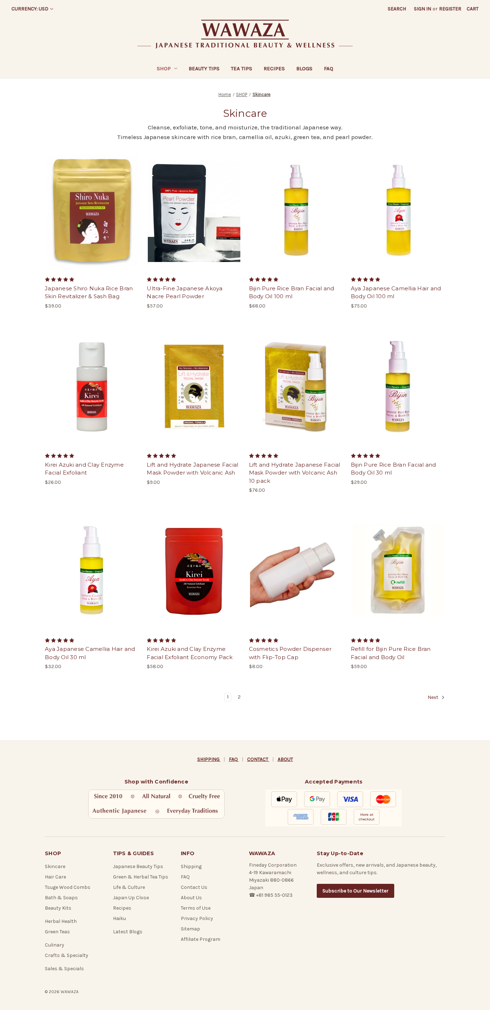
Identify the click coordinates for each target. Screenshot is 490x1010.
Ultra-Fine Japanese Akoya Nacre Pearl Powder (184, 292)
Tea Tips (241, 68)
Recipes (274, 68)
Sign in (422, 9)
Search (397, 9)
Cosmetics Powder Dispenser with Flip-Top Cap (290, 653)
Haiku (119, 918)
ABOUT (285, 759)
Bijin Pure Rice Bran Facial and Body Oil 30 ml (393, 468)
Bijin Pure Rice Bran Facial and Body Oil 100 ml (291, 292)
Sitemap (190, 929)
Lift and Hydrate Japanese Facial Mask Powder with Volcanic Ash (192, 468)
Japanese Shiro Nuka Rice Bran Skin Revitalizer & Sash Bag (89, 292)
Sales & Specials (64, 969)
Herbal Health (61, 921)
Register (450, 9)
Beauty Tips (204, 68)
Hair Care (55, 877)
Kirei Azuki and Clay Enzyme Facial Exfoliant (84, 468)
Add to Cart (92, 216)
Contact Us (194, 887)
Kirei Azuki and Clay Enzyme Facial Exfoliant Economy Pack (189, 653)
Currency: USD (29, 9)
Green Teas (57, 932)
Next (433, 698)
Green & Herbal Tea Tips (140, 877)
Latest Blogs (127, 932)
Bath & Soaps (61, 898)
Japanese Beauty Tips (138, 866)
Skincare (55, 866)
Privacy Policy (197, 918)
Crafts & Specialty (66, 955)
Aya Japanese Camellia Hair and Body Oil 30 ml (90, 653)
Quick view (91, 204)
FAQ (328, 68)
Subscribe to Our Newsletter (355, 891)
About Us (191, 898)
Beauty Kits (58, 908)
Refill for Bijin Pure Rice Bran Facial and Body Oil (391, 653)
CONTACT (258, 759)
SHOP (164, 68)
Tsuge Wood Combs (67, 887)
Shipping (191, 866)
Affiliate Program (200, 939)
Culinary (54, 945)
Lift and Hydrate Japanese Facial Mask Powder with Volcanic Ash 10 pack (294, 472)
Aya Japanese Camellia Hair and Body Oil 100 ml (396, 292)
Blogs (304, 68)
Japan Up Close (131, 898)
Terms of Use (196, 908)
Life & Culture (129, 887)
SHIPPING (209, 759)
